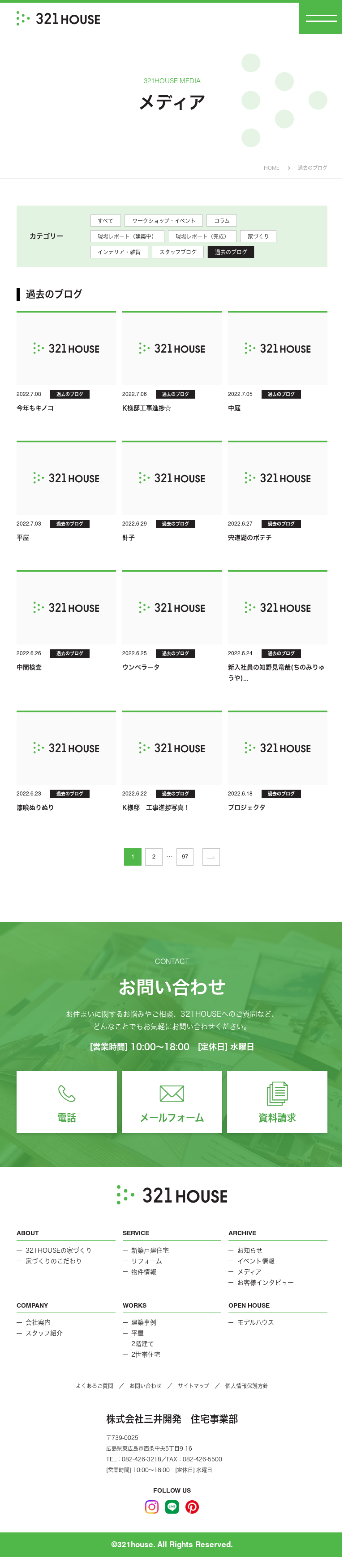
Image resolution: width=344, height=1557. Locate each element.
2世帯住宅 (145, 1354)
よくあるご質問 (94, 1386)
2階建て (142, 1344)
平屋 (137, 1333)
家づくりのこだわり (54, 1261)
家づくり (258, 236)
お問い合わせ (145, 1386)
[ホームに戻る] (58, 18)
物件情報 (143, 1272)
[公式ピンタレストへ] (192, 1507)
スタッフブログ (178, 252)
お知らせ (249, 1250)
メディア (249, 1272)
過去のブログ (231, 252)
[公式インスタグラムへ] (152, 1507)
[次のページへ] (211, 857)
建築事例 (143, 1322)
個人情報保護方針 (246, 1386)
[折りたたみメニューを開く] (321, 18)
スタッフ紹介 (44, 1333)
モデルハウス (255, 1322)
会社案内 (38, 1322)
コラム (222, 220)
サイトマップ (193, 1386)
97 (185, 856)
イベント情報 (256, 1261)
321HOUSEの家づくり (59, 1250)
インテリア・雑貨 (119, 252)
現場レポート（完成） (202, 236)
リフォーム (146, 1261)
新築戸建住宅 (150, 1250)
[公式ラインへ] (172, 1507)
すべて (105, 220)
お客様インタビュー (265, 1282)
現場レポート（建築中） (127, 236)
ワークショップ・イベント (164, 220)
